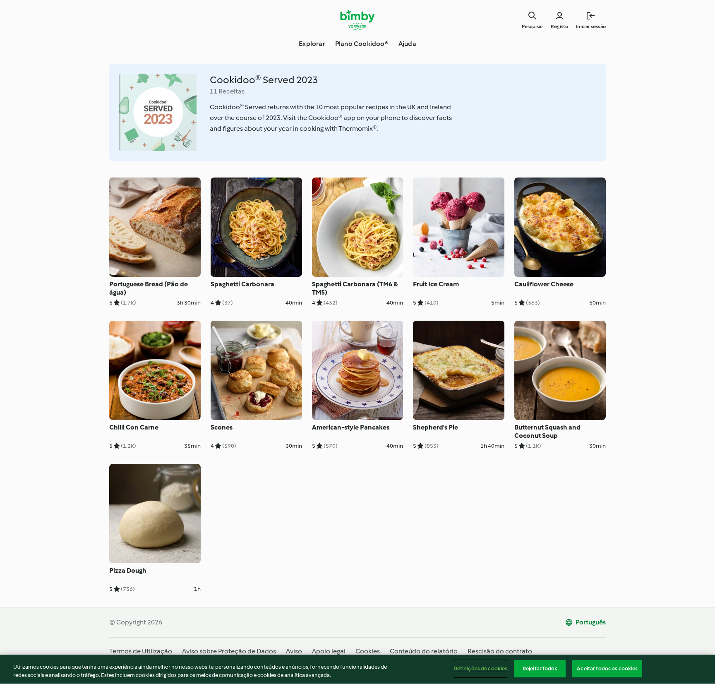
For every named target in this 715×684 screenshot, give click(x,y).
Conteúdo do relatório (424, 651)
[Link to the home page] (358, 20)
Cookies (367, 651)
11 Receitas (227, 91)
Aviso (294, 651)
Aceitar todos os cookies (607, 668)
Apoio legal (329, 651)
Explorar (312, 44)
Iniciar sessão (591, 26)
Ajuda (407, 44)
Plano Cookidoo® (362, 44)
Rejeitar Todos (540, 668)
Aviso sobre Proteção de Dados (229, 651)
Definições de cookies (480, 668)
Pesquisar (532, 26)
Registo (559, 26)
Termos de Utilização (140, 651)
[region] (357, 669)
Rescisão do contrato (500, 651)
